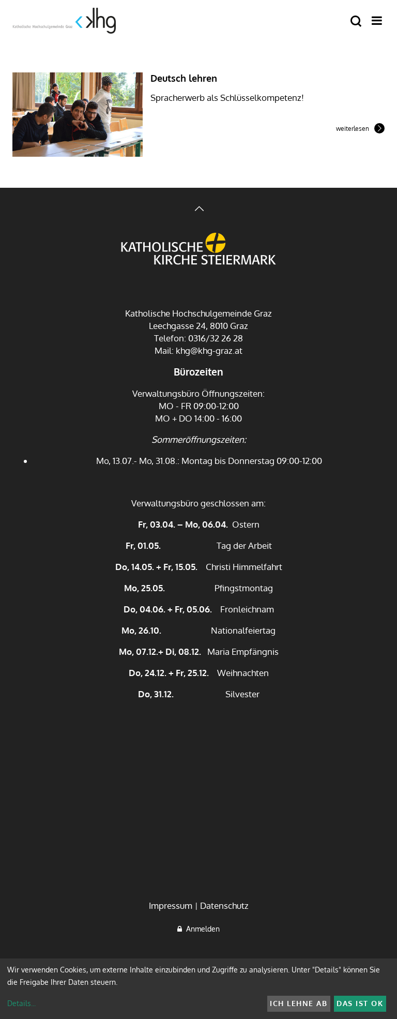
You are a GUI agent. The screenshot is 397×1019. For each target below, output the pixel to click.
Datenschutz (224, 905)
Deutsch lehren (183, 78)
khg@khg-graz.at (209, 350)
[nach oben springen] (198, 209)
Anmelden (201, 928)
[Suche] (355, 21)
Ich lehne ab (298, 1003)
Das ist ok (360, 1003)
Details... (21, 1003)
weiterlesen (352, 129)
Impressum (170, 905)
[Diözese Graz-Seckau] (198, 250)
